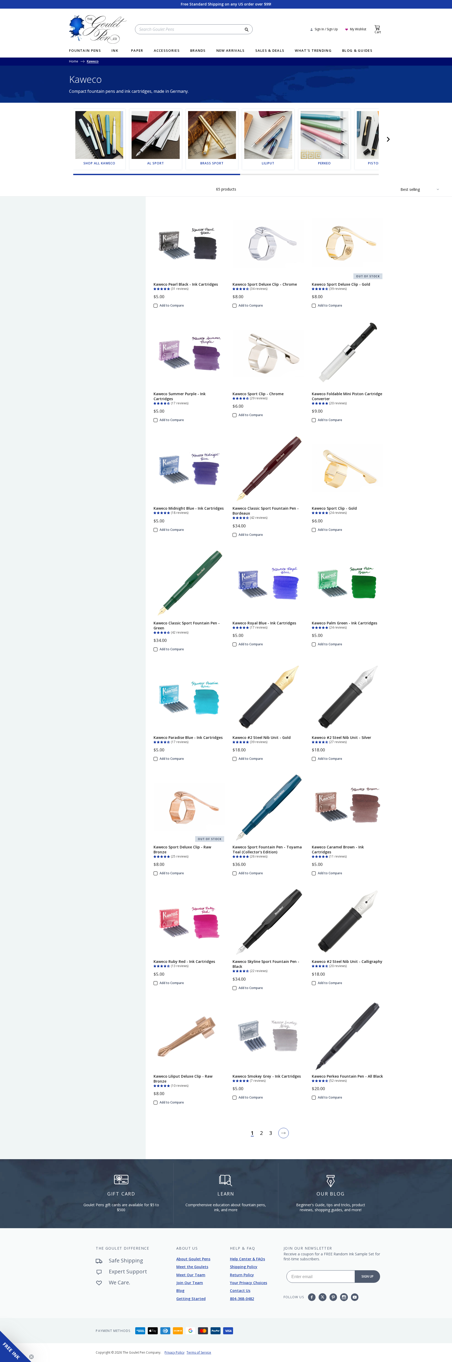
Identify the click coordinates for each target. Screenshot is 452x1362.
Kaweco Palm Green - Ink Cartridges (344, 622)
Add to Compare (172, 305)
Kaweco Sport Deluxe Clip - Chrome (265, 284)
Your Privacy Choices (248, 1282)
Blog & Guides (357, 51)
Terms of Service (199, 1352)
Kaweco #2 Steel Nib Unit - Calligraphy (347, 961)
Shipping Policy (243, 1266)
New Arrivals (230, 51)
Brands (198, 51)
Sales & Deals (270, 51)
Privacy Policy (174, 1352)
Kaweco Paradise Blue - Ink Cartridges (188, 737)
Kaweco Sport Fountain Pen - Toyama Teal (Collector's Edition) (267, 849)
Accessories (167, 51)
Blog (180, 1290)
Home (73, 62)
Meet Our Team (190, 1274)
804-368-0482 (242, 1298)
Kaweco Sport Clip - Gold (334, 508)
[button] (388, 139)
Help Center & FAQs (247, 1258)
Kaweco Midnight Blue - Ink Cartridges (189, 508)
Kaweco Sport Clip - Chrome (258, 393)
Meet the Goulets (192, 1266)
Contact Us (240, 1290)
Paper (137, 51)
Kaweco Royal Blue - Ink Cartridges (264, 622)
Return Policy (242, 1274)
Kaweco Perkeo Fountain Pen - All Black (347, 1076)
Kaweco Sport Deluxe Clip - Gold (341, 284)
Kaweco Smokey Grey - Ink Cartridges (267, 1076)
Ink (114, 51)
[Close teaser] (31, 1356)
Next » (283, 1133)
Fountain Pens (85, 51)
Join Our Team (189, 1282)
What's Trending (313, 51)
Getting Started (191, 1298)
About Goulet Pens (193, 1258)
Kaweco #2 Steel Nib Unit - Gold (262, 737)
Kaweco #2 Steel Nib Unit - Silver (341, 737)
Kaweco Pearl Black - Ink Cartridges (186, 284)
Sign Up (367, 1276)
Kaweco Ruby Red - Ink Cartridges (184, 961)
